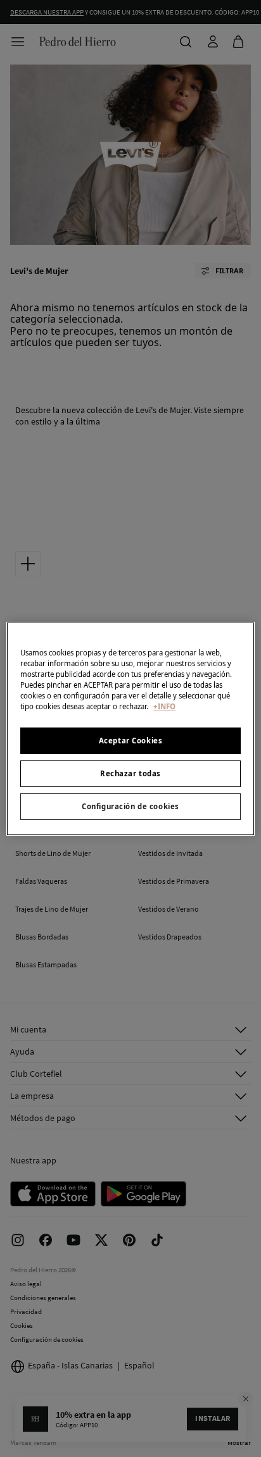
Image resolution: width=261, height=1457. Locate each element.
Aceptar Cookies (131, 740)
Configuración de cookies (130, 806)
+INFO (164, 706)
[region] (130, 728)
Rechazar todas (130, 773)
